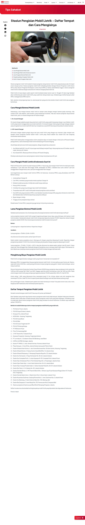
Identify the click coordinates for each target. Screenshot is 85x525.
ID (80, 2)
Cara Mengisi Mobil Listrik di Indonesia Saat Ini (24, 72)
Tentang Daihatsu (29, 2)
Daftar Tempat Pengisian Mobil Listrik (22, 79)
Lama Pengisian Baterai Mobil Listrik (22, 75)
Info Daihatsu (70, 2)
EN (78, 2)
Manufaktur (39, 2)
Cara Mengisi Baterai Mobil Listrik (21, 70)
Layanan (53, 2)
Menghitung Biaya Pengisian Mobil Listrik (23, 77)
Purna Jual (61, 2)
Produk (45, 2)
